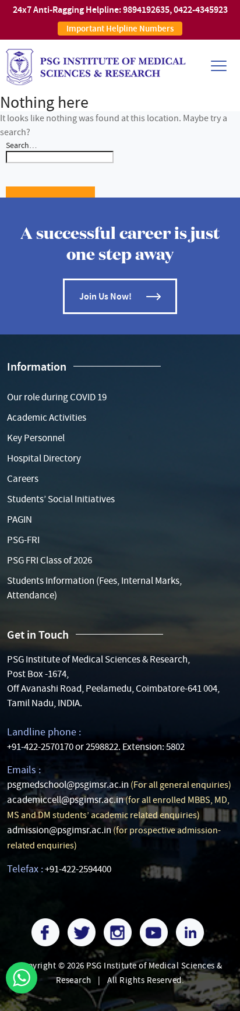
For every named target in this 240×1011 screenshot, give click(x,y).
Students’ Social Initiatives (61, 499)
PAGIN (19, 519)
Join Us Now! (105, 296)
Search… (21, 145)
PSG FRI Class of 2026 (49, 560)
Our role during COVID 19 (57, 397)
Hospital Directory (44, 458)
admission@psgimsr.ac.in (59, 830)
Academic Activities (46, 417)
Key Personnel (36, 438)
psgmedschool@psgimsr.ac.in (68, 784)
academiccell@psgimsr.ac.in (65, 800)
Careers (22, 479)
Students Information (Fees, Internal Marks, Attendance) (94, 588)
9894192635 (146, 9)
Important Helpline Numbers (120, 28)
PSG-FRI (23, 540)
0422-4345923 (201, 9)
